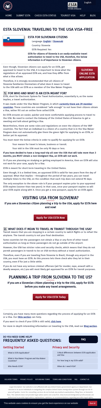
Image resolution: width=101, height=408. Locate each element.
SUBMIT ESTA (23, 15)
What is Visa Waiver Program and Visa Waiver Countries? (27, 359)
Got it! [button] (92, 403)
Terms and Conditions (62, 379)
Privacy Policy (26, 379)
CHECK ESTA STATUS (45, 15)
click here (56, 321)
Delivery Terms (10, 379)
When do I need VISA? (66, 366)
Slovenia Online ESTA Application (87, 73)
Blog (93, 15)
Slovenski (58, 41)
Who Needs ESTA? (15, 366)
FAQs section (24, 317)
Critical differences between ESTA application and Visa (76, 354)
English (47, 41)
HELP (82, 15)
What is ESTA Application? (18, 353)
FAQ (83, 339)
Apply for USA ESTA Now (50, 217)
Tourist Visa (68, 15)
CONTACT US (84, 379)
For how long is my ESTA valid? (70, 360)
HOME (8, 15)
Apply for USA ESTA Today (50, 297)
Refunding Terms (42, 379)
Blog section (90, 326)
